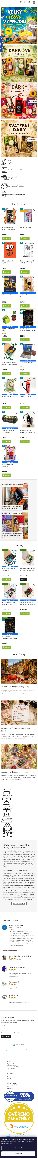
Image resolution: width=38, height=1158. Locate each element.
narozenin (6, 887)
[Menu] (34, 2)
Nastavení (18, 1148)
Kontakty (9, 1078)
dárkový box (14, 882)
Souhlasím (18, 1154)
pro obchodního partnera (27, 853)
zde (11, 1143)
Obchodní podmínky (12, 1085)
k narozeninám (30, 851)
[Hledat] (25, 2)
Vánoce (25, 887)
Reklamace (10, 1087)
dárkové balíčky (29, 858)
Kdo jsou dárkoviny (19, 903)
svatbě (5, 853)
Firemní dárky (10, 1088)
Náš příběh (10, 1073)
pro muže (19, 851)
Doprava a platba (11, 1083)
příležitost (29, 886)
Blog (8, 1075)
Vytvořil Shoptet (20, 1045)
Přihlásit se (6, 1036)
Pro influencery (11, 1077)
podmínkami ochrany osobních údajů (26, 1033)
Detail (23, 579)
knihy (32, 861)
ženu (24, 851)
